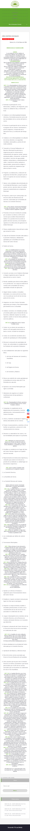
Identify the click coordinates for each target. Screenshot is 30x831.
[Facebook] (28, 410)
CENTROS (11, 39)
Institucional (15, 12)
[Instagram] (28, 413)
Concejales (15, 15)
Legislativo (15, 18)
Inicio (15, 9)
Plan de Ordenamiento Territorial (15, 24)
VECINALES (5, 39)
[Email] (28, 420)
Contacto (15, 21)
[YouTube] (28, 417)
